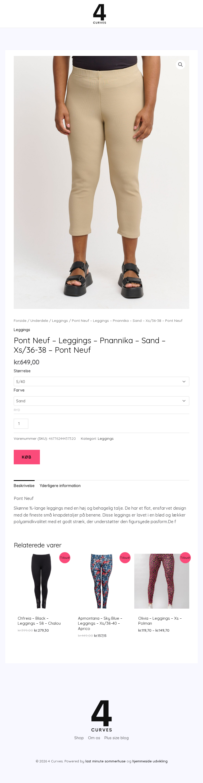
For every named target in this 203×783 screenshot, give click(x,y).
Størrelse (22, 370)
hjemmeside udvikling (150, 761)
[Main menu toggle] (13, 13)
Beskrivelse (24, 485)
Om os (94, 737)
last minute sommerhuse (105, 761)
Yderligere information (60, 485)
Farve (19, 390)
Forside (20, 320)
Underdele (39, 320)
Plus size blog (116, 737)
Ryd (17, 410)
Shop (79, 737)
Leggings (60, 320)
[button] (180, 64)
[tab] (24, 485)
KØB (27, 457)
